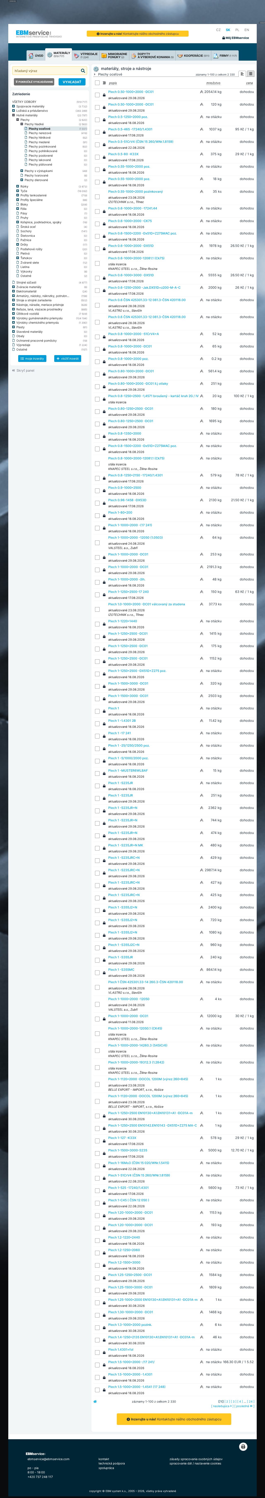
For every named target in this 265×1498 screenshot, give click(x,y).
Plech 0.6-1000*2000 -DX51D (131, 246)
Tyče (23, 191)
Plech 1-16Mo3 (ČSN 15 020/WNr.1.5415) (138, 1163)
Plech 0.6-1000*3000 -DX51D (131, 275)
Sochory (26, 231)
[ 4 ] (240, 1401)
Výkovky (26, 271)
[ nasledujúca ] (222, 1406)
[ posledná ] (244, 1406)
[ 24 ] (250, 1401)
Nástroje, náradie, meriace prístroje (40, 304)
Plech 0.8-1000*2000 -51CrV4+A (133, 334)
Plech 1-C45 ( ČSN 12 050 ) (128, 1200)
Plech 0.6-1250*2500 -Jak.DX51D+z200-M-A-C (144, 288)
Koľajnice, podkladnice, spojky (40, 222)
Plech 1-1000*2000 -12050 (128, 999)
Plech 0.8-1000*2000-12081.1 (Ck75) (136, 458)
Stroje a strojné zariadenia (34, 300)
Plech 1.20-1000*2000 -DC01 (130, 1212)
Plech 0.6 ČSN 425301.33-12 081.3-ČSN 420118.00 (147, 300)
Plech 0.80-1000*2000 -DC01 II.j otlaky (138, 384)
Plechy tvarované (36, 175)
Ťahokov (26, 258)
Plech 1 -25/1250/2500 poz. (129, 745)
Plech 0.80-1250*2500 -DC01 (130, 409)
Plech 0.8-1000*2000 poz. (128, 359)
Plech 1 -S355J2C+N (123, 945)
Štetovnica (27, 235)
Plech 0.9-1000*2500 (124, 488)
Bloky (24, 204)
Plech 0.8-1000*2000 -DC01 (130, 346)
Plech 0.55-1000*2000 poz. (129, 166)
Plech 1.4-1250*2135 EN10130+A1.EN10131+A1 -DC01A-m (151, 1337)
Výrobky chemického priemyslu (37, 322)
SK (228, 30)
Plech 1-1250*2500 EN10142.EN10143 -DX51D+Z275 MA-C (152, 1125)
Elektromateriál (26, 291)
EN (247, 30)
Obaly (20, 336)
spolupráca (106, 1468)
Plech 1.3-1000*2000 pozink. (130, 1325)
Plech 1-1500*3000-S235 (127, 1150)
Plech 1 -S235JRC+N (124, 858)
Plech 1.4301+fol (120, 1349)
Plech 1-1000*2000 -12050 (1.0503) (135, 537)
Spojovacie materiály (30, 106)
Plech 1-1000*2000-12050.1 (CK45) (135, 1028)
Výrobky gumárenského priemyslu (39, 318)
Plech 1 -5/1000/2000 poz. (128, 758)
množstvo (213, 83)
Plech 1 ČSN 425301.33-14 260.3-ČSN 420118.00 (145, 982)
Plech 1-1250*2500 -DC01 (128, 633)
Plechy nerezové (40, 133)
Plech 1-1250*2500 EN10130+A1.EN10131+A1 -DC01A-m (150, 1113)
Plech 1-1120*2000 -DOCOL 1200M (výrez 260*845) (148, 1079)
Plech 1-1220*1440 (122, 621)
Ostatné (25, 275)
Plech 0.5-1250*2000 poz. (128, 117)
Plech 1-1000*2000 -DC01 (128, 554)
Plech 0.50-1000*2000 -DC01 (131, 92)
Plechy (25, 119)
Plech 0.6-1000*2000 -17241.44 (132, 208)
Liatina (24, 267)
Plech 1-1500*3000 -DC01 (128, 683)
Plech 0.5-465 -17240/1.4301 (130, 129)
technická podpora (112, 1463)
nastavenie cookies (208, 1463)
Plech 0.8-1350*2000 (124, 433)
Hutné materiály (27, 115)
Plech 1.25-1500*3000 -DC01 (130, 1287)
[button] (14, 106)
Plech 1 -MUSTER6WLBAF (128, 770)
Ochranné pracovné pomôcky (36, 340)
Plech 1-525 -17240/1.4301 (128, 1188)
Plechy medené (39, 142)
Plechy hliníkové (40, 137)
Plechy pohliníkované (43, 151)
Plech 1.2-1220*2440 (124, 1237)
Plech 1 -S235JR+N (122, 808)
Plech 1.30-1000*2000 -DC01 (130, 1312)
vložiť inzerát (69, 358)
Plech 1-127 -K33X (122, 1138)
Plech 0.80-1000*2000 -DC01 (131, 371)
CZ (218, 30)
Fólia (23, 208)
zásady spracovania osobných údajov (196, 1459)
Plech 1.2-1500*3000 (124, 1262)
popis (113, 83)
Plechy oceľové (39, 128)
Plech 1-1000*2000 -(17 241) (130, 525)
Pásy (23, 213)
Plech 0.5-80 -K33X (123, 154)
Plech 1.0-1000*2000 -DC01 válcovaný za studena (146, 604)
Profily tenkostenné (33, 195)
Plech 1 (113, 708)
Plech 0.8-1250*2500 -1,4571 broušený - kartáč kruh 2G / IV (153, 396)
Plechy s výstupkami (39, 171)
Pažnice (25, 240)
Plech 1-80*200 (120, 512)
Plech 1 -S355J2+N (122, 907)
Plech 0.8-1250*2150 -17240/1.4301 (135, 475)
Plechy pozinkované (42, 146)
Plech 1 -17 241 (119, 733)
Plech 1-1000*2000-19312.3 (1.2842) (136, 1062)
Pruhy (24, 217)
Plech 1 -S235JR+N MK (125, 845)
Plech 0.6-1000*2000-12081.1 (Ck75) (136, 258)
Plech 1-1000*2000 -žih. (126, 579)
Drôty (24, 244)
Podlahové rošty (31, 249)
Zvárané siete (29, 262)
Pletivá (25, 253)
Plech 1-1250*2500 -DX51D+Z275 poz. (137, 671)
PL (237, 30)
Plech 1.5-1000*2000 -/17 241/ (131, 1362)
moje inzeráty (34, 358)
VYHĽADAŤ (72, 82)
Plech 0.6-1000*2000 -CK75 (130, 221)
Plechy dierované (36, 180)
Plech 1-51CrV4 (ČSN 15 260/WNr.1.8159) (139, 1175)
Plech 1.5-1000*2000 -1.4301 (130, 1374)
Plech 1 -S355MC (121, 970)
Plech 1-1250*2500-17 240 (128, 592)
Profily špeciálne (31, 200)
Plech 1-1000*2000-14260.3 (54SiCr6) (137, 1045)
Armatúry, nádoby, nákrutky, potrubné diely (46, 296)
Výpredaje (23, 345)
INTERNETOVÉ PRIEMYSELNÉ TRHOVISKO (39, 36)
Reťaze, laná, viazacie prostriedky (39, 309)
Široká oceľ (28, 226)
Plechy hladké (34, 124)
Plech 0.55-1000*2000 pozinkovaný (135, 191)
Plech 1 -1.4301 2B (122, 721)
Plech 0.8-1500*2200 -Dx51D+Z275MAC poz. (142, 446)
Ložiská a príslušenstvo (32, 110)
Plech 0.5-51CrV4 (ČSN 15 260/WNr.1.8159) (140, 142)
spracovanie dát (181, 1463)
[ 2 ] (227, 1401)
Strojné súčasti (26, 282)
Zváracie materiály (28, 287)
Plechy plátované (40, 164)
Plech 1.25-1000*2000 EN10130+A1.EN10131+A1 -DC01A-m (153, 1300)
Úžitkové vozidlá (27, 313)
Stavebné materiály (29, 331)
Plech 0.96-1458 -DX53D (127, 500)
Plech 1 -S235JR (120, 783)
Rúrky (24, 186)
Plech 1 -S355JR (120, 957)
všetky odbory (24, 101)
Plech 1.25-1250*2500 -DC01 (130, 1275)
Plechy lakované (40, 160)
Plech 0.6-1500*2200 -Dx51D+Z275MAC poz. (142, 233)
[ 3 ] (233, 1401)
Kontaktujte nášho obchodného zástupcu (139, 33)
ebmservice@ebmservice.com (49, 1459)
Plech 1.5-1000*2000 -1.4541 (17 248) (137, 1387)
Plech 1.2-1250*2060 (124, 1250)
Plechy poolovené (41, 155)
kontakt (104, 1459)
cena (249, 83)
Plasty (20, 327)
